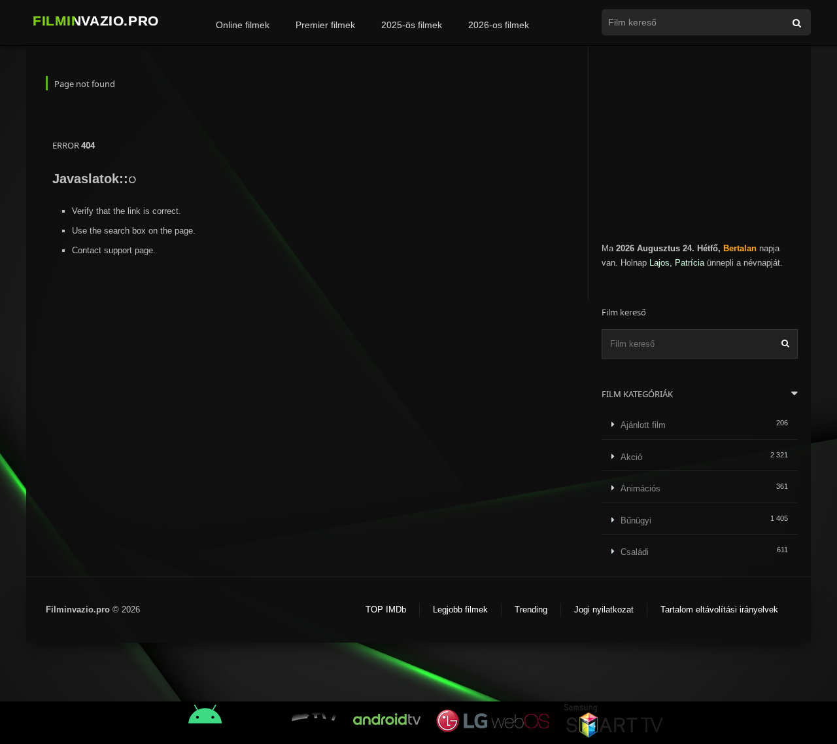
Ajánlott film (643, 425)
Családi (635, 552)
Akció (631, 457)
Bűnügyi (636, 520)
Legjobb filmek (460, 609)
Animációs (640, 488)
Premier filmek (325, 25)
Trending (531, 609)
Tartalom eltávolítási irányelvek (719, 609)
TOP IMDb (386, 609)
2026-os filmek (498, 25)
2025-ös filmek (411, 25)
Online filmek (242, 25)
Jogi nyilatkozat (604, 609)
